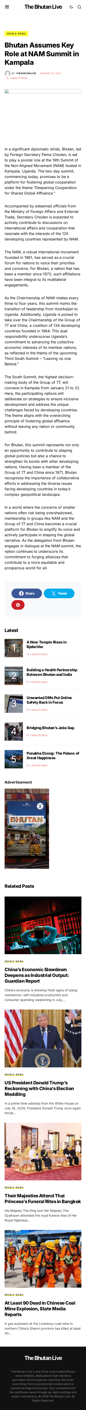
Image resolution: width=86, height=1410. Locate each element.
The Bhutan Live (43, 6)
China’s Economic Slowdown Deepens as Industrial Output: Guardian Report (37, 975)
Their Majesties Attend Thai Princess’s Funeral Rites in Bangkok (43, 1198)
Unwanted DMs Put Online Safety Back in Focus (49, 700)
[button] (7, 7)
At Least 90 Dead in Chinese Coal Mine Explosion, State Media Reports (40, 1308)
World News (16, 33)
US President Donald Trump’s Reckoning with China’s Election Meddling (39, 1088)
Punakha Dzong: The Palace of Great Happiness (53, 755)
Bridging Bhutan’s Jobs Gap (50, 727)
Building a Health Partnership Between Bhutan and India (52, 672)
